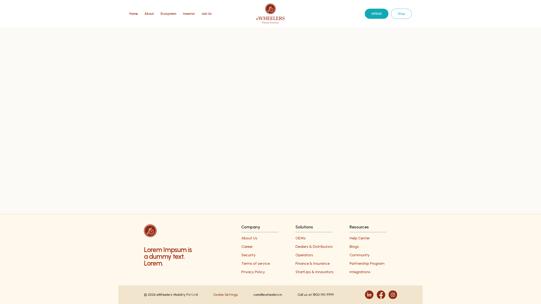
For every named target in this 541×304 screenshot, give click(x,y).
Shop (401, 14)
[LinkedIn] (369, 294)
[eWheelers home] (270, 14)
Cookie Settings (225, 295)
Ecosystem (168, 13)
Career (247, 246)
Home (133, 13)
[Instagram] (393, 294)
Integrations (360, 272)
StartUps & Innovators (314, 272)
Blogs (354, 246)
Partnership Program (367, 263)
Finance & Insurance (312, 263)
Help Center (360, 238)
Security (248, 255)
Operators (304, 255)
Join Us (207, 13)
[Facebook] (381, 294)
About (149, 13)
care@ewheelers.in (267, 295)
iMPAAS (376, 14)
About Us (249, 238)
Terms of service (255, 263)
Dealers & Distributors (314, 246)
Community (360, 255)
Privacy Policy (253, 272)
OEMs (300, 238)
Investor (189, 13)
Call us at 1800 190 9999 (316, 295)
